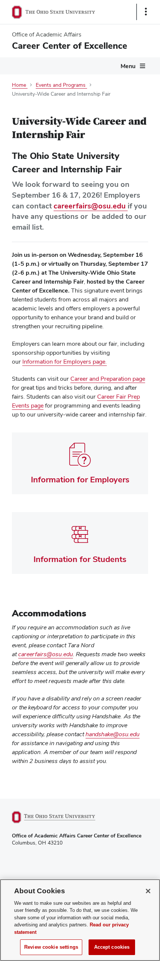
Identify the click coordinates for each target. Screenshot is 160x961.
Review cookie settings (51, 947)
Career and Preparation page (107, 379)
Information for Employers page (63, 362)
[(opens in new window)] (62, 817)
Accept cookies (112, 947)
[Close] (148, 891)
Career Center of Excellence (69, 45)
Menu (128, 66)
